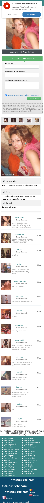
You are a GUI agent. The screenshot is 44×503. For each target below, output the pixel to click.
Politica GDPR (34, 95)
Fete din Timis (8, 471)
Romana (32, 492)
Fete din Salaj (28, 466)
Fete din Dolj (28, 453)
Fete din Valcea (9, 473)
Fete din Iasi (8, 460)
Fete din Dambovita (10, 453)
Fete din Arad (28, 438)
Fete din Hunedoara (10, 458)
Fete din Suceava (9, 469)
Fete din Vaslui (29, 473)
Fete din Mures (29, 462)
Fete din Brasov (9, 446)
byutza (19, 310)
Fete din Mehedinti (10, 462)
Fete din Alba (8, 438)
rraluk (19, 264)
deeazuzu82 (19, 340)
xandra (19, 249)
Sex (26, 502)
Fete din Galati (9, 455)
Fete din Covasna (29, 451)
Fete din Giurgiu (29, 455)
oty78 (19, 419)
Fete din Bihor (8, 442)
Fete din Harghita (30, 457)
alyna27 (19, 372)
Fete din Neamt (9, 464)
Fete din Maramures (30, 460)
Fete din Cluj (28, 449)
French (9, 498)
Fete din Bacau (29, 440)
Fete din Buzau (9, 448)
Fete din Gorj (8, 457)
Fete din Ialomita (29, 458)
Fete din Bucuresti (30, 446)
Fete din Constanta (10, 451)
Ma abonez (32, 14)
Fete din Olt (28, 464)
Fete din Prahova (9, 466)
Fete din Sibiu (28, 468)
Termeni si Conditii (18, 502)
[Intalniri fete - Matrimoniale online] (21, 480)
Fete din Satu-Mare (10, 468)
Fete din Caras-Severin (11, 449)
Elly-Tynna (19, 357)
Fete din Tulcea (29, 471)
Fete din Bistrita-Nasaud (32, 442)
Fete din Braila (28, 444)
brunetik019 (19, 234)
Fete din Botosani (10, 444)
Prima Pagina (6, 502)
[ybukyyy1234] (5, 120)
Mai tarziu (12, 14)
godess (19, 404)
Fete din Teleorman (30, 469)
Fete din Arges (9, 440)
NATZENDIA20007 (19, 281)
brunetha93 (19, 217)
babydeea (19, 296)
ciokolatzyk (19, 325)
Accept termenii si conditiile (18, 95)
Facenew (19, 387)
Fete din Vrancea (9, 475)
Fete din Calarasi (29, 448)
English (36, 495)
